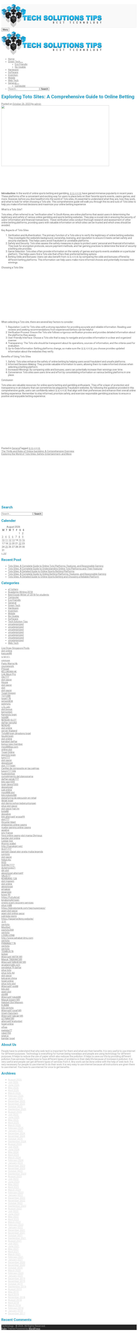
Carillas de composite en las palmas (20, 768)
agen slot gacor (9, 910)
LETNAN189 (7, 1018)
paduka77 (6, 1030)
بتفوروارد (5, 706)
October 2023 (15, 1171)
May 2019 (13, 1292)
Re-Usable (20, 67)
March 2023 (14, 1190)
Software (13, 72)
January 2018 (15, 1310)
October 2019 (15, 1284)
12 (10, 540)
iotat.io (5, 1035)
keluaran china (9, 978)
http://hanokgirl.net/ (12, 846)
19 (10, 543)
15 (20, 540)
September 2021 (17, 1238)
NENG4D (5, 725)
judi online (6, 790)
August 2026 (15, 1079)
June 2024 (13, 1149)
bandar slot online (10, 838)
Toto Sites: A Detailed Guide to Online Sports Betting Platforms (41, 571)
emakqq (5, 889)
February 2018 (15, 1308)
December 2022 (16, 1198)
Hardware (13, 69)
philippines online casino (14, 824)
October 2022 (15, 1203)
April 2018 (13, 1302)
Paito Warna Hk (9, 663)
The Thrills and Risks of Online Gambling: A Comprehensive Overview (37, 451)
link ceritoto (7, 1008)
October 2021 (15, 1235)
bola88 (5, 811)
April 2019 (13, 1294)
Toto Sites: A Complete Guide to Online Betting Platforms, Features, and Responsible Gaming (57, 574)
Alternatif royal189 (11, 1010)
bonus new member (12, 744)
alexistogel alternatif (12, 873)
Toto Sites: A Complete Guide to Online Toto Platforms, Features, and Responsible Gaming (55, 566)
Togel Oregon (8, 693)
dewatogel (7, 763)
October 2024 (15, 1139)
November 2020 (16, 1265)
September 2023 (17, 1173)
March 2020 (14, 1270)
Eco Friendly (21, 64)
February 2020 (15, 1273)
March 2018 (14, 1305)
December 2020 (16, 1262)
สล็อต (4, 1027)
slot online (6, 650)
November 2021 (16, 1233)
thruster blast (8, 822)
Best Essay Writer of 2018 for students (28, 594)
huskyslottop (8, 773)
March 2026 (14, 1093)
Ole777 (5, 677)
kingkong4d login (10, 900)
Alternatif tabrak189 (12, 1016)
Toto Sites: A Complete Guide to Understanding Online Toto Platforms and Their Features (55, 568)
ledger (4, 954)
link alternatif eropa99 (13, 816)
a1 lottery (13, 589)
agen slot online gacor (13, 913)
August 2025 (15, 1112)
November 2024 (16, 1136)
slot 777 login (8, 765)
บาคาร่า (5, 656)
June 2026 (13, 1085)
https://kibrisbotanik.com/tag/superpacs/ (23, 908)
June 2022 (13, 1214)
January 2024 (15, 1163)
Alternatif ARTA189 (11, 956)
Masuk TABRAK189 (11, 959)
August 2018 (15, 1300)
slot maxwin (7, 881)
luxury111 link (8, 771)
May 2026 (13, 1087)
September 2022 (17, 1206)
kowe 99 (5, 894)
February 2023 (15, 1192)
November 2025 (16, 1104)
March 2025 (14, 1125)
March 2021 (14, 1254)
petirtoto (6, 704)
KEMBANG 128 (9, 878)
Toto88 (5, 733)
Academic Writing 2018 (20, 592)
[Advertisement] (69, 178)
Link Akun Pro (8, 674)
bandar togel (8, 1038)
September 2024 (17, 1141)
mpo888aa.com (9, 747)
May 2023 (13, 1184)
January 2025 (15, 1130)
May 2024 (13, 1152)
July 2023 (13, 1179)
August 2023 (15, 1176)
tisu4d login (7, 736)
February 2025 (15, 1128)
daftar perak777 (10, 779)
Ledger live (7, 841)
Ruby (4, 1328)
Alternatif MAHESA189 (13, 962)
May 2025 (13, 1120)
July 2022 (13, 1211)
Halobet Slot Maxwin (12, 1002)
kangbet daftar (9, 741)
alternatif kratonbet (11, 1021)
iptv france (7, 833)
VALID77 (5, 875)
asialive (5, 830)
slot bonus (6, 709)
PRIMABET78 (8, 943)
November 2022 (16, 1200)
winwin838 (7, 701)
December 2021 (16, 1230)
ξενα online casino (11, 835)
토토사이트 (75, 193)
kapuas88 (6, 653)
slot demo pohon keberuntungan (18, 803)
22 (20, 543)
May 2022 (13, 1216)
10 (3, 540)
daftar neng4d (9, 722)
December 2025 (16, 1101)
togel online (7, 981)
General (12, 83)
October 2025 (15, 1106)
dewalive (6, 814)
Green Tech (14, 61)
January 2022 (15, 1227)
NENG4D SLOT (8, 720)
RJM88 (5, 1005)
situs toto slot (8, 983)
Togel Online (7, 752)
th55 (3, 862)
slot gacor (6, 679)
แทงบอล (5, 660)
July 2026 (13, 1082)
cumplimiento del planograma (17, 776)
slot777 (5, 819)
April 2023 (13, 1187)
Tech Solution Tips (18, 621)
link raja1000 (8, 781)
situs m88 (6, 905)
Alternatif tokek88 (11, 997)
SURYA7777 (7, 865)
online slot (6, 749)
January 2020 (15, 1276)
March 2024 (14, 1157)
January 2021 (15, 1259)
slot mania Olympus (31, 835)
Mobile (11, 77)
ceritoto (5, 924)
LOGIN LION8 (7, 935)
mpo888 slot (8, 792)
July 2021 (13, 1243)
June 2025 (13, 1117)
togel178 (6, 698)
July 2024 (13, 1147)
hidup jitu (6, 859)
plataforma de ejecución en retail (18, 798)
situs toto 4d (7, 973)
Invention (13, 75)
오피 (3, 921)
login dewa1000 (9, 784)
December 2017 (16, 1313)
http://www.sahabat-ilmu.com (17, 938)
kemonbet (6, 712)
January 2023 (15, 1195)
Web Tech (13, 80)
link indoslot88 (8, 795)
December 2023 (16, 1165)
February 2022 (15, 1224)
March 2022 (14, 1222)
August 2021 (15, 1241)
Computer (20, 85)
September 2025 (17, 1109)
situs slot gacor (9, 806)
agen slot (6, 991)
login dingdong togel (20, 733)
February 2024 (15, 1160)
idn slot (5, 870)
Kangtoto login (9, 714)
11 (6, 540)
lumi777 (5, 757)
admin (37, 104)
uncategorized (16, 624)
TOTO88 (5, 695)
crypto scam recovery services (17, 902)
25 (6, 546)
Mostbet (5, 927)
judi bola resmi (9, 916)
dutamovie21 (8, 867)
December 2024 (16, 1133)
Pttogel (5, 669)
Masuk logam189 (10, 999)
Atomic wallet (8, 843)
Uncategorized (16, 637)
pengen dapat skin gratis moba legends (22, 851)
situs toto (6, 970)
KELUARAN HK (8, 671)
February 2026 (15, 1096)
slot (3, 687)
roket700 (6, 1033)
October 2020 (15, 1267)
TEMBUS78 (7, 951)
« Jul (3, 553)
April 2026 (13, 1090)
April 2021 (13, 1251)
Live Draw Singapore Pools (15, 648)
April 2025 (13, 1122)
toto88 (4, 717)
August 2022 (15, 1208)
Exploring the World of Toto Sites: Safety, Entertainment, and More (36, 454)
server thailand (9, 730)
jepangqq (6, 892)
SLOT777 (6, 849)
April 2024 (13, 1155)
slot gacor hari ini (10, 808)
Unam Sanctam (9, 1013)
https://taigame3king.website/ (17, 918)
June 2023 (13, 1181)
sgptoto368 (7, 930)
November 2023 (16, 1168)
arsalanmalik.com (10, 965)
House (4, 682)
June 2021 (13, 1246)
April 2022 (13, 1219)
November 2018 (16, 1297)
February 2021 (15, 1257)
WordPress (34, 1328)
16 (23, 540)
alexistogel (7, 886)
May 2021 (13, 1249)
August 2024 (15, 1144)
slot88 (4, 994)
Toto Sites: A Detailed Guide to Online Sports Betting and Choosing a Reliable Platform (53, 576)
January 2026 (15, 1098)
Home (11, 59)
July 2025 (13, 1114)
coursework (7, 666)
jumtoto (5, 854)
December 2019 (16, 1278)
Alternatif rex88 (9, 986)
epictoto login (8, 755)
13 (13, 540)
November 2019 (16, 1281)
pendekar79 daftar (11, 967)
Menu (5, 29)
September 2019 (17, 1286)
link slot (5, 989)
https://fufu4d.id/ (10, 897)
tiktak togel (7, 800)
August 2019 (15, 1289)
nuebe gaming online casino (16, 827)
